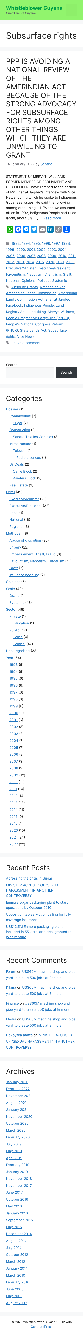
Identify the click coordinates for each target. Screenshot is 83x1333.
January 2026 (17, 1082)
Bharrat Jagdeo (57, 299)
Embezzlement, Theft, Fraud (32, 554)
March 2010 (15, 1275)
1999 (10, 250)
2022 (70, 262)
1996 (46, 243)
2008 (41, 256)
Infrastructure (20, 444)
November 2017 (19, 1186)
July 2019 (14, 1144)
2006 (21, 256)
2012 (10, 262)
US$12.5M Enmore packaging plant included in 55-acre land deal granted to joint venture (39, 932)
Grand (14, 596)
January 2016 (17, 1213)
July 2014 (14, 1248)
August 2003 (16, 1303)
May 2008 (14, 1296)
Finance (12, 1003)
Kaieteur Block (24, 478)
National (13, 281)
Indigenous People (39, 305)
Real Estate (18, 485)
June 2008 (14, 1289)
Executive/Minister (20, 268)
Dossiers (13, 409)
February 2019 (17, 1165)
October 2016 (17, 1199)
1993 (15, 243)
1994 (26, 243)
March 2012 (15, 1261)
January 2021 (17, 1110)
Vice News (25, 336)
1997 (56, 243)
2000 (20, 250)
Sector (11, 609)
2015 (40, 262)
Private (15, 616)
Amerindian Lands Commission (31, 293)
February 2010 (17, 1282)
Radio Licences (28, 458)
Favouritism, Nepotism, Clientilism (33, 274)
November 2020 (19, 1116)
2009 (52, 256)
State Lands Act (33, 330)
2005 (10, 256)
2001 (31, 250)
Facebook (14, 305)
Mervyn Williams (61, 312)
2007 (31, 256)
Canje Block (22, 471)
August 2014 (16, 1241)
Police (18, 637)
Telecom (20, 451)
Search (11, 365)
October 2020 (17, 1123)
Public (14, 630)
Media (11, 1019)
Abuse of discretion (25, 540)
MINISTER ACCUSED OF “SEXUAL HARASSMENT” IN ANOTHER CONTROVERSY (33, 890)
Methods (13, 533)
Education (21, 623)
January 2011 (16, 1268)
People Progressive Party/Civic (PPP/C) (37, 318)
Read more (52, 218)
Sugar (17, 423)
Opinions (29, 281)
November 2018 (19, 1179)
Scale (10, 589)
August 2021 (16, 1103)
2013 (20, 262)
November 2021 (19, 1096)
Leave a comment (25, 343)
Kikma (11, 987)
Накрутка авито (19, 1035)
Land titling (37, 312)
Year (9, 658)
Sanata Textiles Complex (33, 437)
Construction (19, 430)
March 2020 (16, 1130)
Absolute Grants (24, 287)
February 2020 (18, 1137)
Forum (11, 971)
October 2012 (17, 1255)
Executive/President (53, 268)
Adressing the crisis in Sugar (29, 878)
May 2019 (14, 1151)
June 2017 (14, 1192)
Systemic (59, 281)
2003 (51, 250)
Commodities (20, 416)
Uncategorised (18, 651)
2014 (30, 262)
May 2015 (14, 1227)
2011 (72, 256)
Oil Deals (16, 464)
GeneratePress (41, 1327)
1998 (66, 243)
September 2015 (19, 1220)
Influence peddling (24, 575)
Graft (67, 274)
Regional (16, 527)
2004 (62, 250)
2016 (13, 823)
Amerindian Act (52, 287)
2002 (41, 250)
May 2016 (14, 1206)
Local (13, 513)
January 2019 (17, 1172)
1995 (36, 243)
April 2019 (14, 1158)
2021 (60, 262)
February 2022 (18, 1089)
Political (44, 281)
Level (10, 492)
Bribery (15, 547)
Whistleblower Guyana (34, 8)
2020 (50, 262)
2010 (62, 256)
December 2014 (19, 1234)
